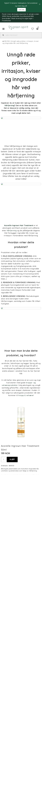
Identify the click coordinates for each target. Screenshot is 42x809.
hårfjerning (9, 105)
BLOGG (7, 41)
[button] (32, 29)
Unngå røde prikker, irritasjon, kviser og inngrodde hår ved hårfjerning (20, 42)
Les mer (21, 10)
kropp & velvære (25, 395)
